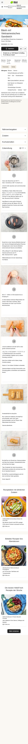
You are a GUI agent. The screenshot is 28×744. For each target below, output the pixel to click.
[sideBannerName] (14, 115)
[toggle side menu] (2, 2)
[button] (14, 135)
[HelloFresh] (14, 2)
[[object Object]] (21, 48)
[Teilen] (25, 48)
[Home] (2, 7)
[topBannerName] (14, 12)
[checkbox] (1, 44)
